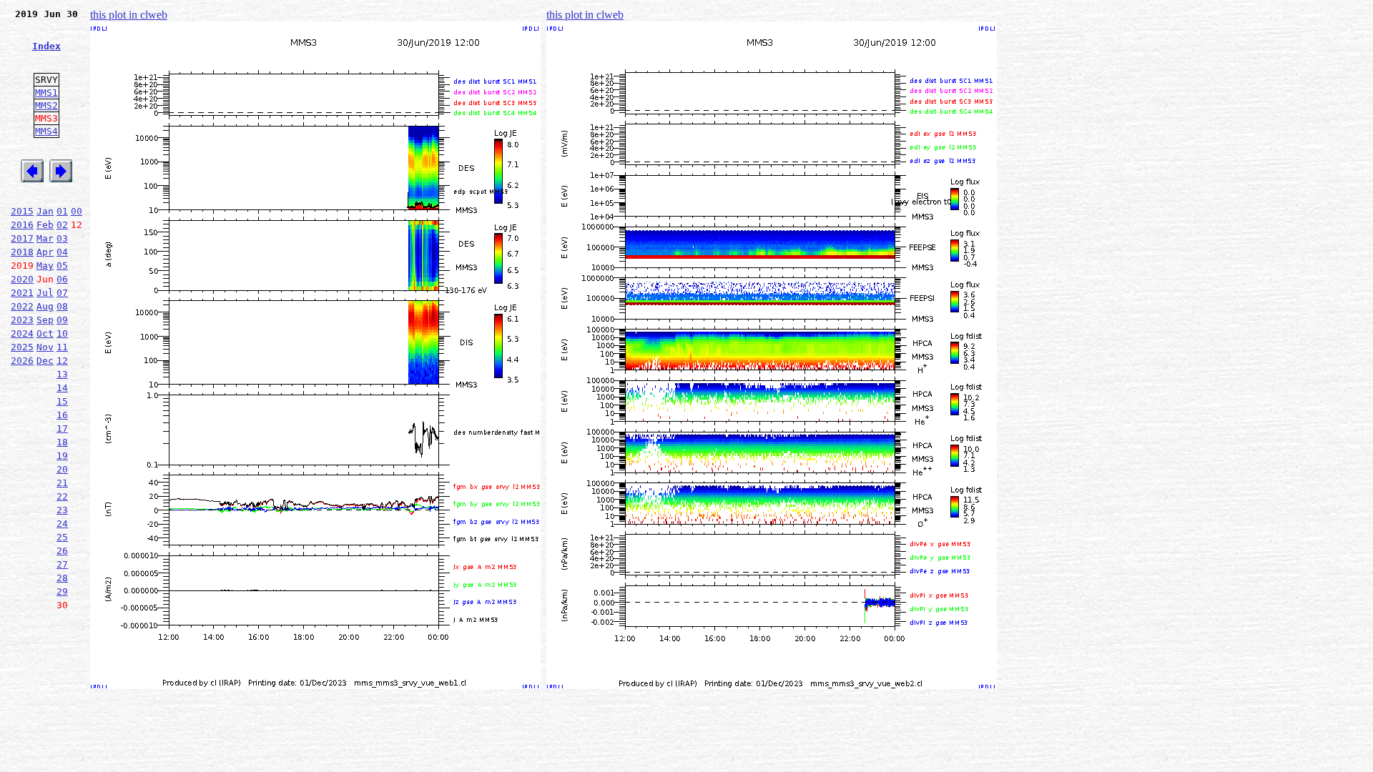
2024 (22, 333)
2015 (22, 211)
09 (62, 320)
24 (62, 523)
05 (62, 265)
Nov (45, 347)
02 (62, 224)
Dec (45, 360)
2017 (22, 238)
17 (62, 428)
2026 (22, 360)
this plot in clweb (128, 15)
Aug (45, 306)
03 (62, 238)
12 (62, 360)
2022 (22, 306)
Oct (45, 333)
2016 (22, 224)
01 (62, 211)
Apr (45, 252)
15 (62, 401)
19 (62, 455)
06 (62, 279)
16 (62, 415)
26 (62, 550)
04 (62, 252)
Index (46, 46)
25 (62, 537)
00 (76, 211)
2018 (22, 252)
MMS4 (46, 131)
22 (62, 496)
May (45, 265)
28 (62, 578)
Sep (45, 320)
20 (62, 469)
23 (62, 510)
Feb (45, 224)
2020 (22, 279)
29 (62, 591)
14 (62, 387)
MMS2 (46, 105)
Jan (45, 211)
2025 (22, 347)
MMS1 (46, 92)
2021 (22, 292)
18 (62, 442)
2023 (22, 320)
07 (62, 292)
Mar (45, 238)
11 (62, 347)
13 (62, 374)
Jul (45, 292)
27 (62, 564)
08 (62, 306)
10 (62, 333)
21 (62, 482)
